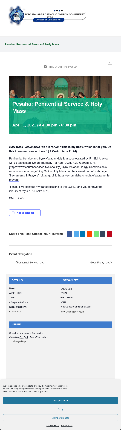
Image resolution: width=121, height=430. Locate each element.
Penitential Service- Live (30, 262)
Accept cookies (61, 400)
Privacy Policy (67, 425)
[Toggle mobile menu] (115, 4)
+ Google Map (19, 341)
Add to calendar (25, 212)
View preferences (60, 417)
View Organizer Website (72, 311)
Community (15, 311)
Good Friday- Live (100, 262)
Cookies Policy (52, 425)
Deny (60, 409)
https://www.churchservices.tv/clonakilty (35, 167)
